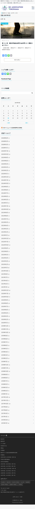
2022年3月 (5, 261)
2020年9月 (5, 300)
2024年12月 (5, 177)
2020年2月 (5, 319)
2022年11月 (5, 241)
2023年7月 (5, 219)
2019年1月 (5, 361)
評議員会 (3, 454)
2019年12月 (5, 326)
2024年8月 (5, 190)
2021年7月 (5, 277)
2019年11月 (5, 329)
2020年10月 (5, 297)
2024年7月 (5, 193)
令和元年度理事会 (4, 461)
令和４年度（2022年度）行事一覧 (8, 468)
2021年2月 (5, 284)
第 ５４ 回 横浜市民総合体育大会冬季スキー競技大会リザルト (17, 44)
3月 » (26, 123)
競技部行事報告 (4, 23)
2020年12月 (5, 290)
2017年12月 (5, 397)
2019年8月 (5, 339)
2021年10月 (5, 271)
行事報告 (3, 450)
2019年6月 (5, 345)
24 (8, 118)
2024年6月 (5, 196)
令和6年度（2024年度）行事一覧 (8, 473)
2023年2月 (5, 232)
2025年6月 (5, 160)
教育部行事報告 (15, 482)
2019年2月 (5, 358)
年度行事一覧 (4, 445)
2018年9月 (5, 374)
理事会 (2, 448)
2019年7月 (5, 342)
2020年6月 (5, 310)
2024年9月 (5, 186)
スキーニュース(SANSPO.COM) (12, 128)
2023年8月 (5, 216)
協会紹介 (3, 439)
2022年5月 (5, 254)
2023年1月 (5, 235)
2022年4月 (5, 258)
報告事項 (9, 482)
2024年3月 (5, 199)
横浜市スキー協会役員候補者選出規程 (9, 452)
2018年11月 (5, 368)
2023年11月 (5, 206)
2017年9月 (5, 407)
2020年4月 (5, 313)
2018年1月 (5, 394)
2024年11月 (5, 180)
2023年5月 (5, 222)
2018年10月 (5, 371)
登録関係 (28, 482)
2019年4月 (5, 352)
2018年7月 (5, 381)
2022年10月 (5, 245)
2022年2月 (5, 264)
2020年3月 (5, 316)
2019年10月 (5, 332)
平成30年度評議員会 (5, 459)
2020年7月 (5, 306)
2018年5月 (5, 384)
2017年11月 (5, 400)
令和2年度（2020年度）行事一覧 (8, 464)
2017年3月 (5, 413)
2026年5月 (5, 141)
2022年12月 (5, 238)
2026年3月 (5, 144)
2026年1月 (5, 148)
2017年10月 (5, 403)
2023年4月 (5, 225)
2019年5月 (5, 348)
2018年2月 (5, 390)
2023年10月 (5, 209)
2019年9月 (5, 335)
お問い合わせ (16, 496)
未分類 (22, 482)
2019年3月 (5, 355)
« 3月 (8, 123)
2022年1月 (5, 267)
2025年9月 (5, 157)
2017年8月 (5, 410)
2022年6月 (5, 251)
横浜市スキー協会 (18, 500)
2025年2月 (5, 170)
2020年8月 (5, 303)
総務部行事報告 (13, 484)
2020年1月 (5, 322)
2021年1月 (5, 287)
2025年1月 (5, 173)
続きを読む (17, 59)
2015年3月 (5, 420)
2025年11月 (5, 151)
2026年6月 (5, 138)
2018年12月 (5, 365)
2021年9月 (5, 274)
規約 (21, 496)
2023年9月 (5, 212)
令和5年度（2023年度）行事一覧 (8, 470)
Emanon (21, 502)
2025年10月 (5, 154)
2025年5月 (5, 164)
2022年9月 (5, 248)
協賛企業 (3, 441)
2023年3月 (5, 229)
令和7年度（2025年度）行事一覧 (8, 475)
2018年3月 (5, 387)
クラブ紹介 (3, 443)
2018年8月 (5, 378)
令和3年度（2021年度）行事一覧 (8, 466)
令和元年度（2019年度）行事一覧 (8, 457)
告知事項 (3, 482)
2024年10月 (5, 183)
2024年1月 (5, 203)
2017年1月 (5, 416)
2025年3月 (5, 167)
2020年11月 (5, 293)
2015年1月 (5, 423)
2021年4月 (5, 280)
